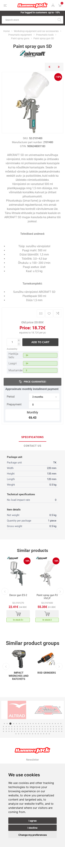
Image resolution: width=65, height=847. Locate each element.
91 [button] (24, 733)
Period (11, 396)
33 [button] (33, 726)
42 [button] (58, 726)
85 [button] (56, 731)
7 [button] (22, 723)
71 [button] (17, 731)
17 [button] (49, 723)
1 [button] (4, 723)
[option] (18, 590)
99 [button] (46, 733)
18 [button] (52, 723)
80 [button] (42, 731)
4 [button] (13, 724)
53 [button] (28, 728)
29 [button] (22, 726)
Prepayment (14, 404)
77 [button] (33, 731)
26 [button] (14, 726)
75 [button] (28, 731)
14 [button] (41, 723)
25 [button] (11, 726)
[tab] (32, 437)
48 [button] (14, 728)
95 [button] (35, 733)
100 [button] (49, 733)
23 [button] (6, 726)
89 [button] (18, 733)
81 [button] (45, 731)
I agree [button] (33, 820)
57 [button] (39, 728)
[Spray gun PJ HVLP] (47, 573)
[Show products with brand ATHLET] (29, 710)
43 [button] (61, 726)
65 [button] (61, 728)
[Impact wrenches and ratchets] (19, 659)
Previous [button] (4, 591)
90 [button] (21, 733)
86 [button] (58, 731)
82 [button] (47, 731)
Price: (25, 327)
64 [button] (58, 728)
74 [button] (25, 731)
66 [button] (3, 731)
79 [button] (39, 731)
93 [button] (29, 733)
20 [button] (58, 723)
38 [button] (47, 726)
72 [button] (20, 731)
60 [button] (47, 728)
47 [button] (11, 728)
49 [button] (17, 728)
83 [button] (50, 731)
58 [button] (42, 728)
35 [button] (39, 726)
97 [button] (40, 733)
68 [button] (9, 731)
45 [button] (6, 728)
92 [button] (27, 733)
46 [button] (9, 728)
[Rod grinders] (46, 659)
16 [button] (46, 723)
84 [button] (53, 731)
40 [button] (53, 726)
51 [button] (22, 728)
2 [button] (7, 723)
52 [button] (25, 728)
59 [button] (45, 728)
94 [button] (32, 733)
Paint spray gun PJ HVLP (47, 597)
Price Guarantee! (35, 381)
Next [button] (60, 591)
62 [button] (53, 728)
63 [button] (56, 728)
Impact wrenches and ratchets (19, 676)
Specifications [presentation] (32, 437)
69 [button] (11, 731)
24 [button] (9, 726)
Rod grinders (46, 672)
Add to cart (40, 342)
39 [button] (50, 726)
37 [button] (45, 726)
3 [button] (9, 723)
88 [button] (15, 733)
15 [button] (44, 723)
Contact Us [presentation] (32, 445)
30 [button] (25, 726)
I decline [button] (32, 827)
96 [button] (38, 733)
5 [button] (16, 723)
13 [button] (38, 723)
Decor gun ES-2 (18, 595)
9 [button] (27, 723)
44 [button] (3, 728)
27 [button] (17, 726)
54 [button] (31, 728)
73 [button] (22, 731)
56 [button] (36, 728)
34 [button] (36, 726)
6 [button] (19, 723)
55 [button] (33, 728)
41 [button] (56, 726)
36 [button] (42, 726)
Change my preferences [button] (32, 834)
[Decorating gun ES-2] (18, 573)
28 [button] (20, 726)
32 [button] (31, 726)
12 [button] (35, 723)
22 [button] (3, 726)
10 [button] (30, 723)
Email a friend (41, 313)
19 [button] (55, 723)
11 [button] (33, 723)
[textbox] (28, 20)
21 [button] (60, 723)
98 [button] (43, 733)
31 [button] (28, 726)
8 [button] (24, 723)
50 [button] (20, 728)
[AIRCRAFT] (33, 56)
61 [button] (50, 728)
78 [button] (36, 731)
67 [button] (6, 731)
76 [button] (31, 731)
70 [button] (14, 731)
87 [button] (61, 731)
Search (59, 20)
